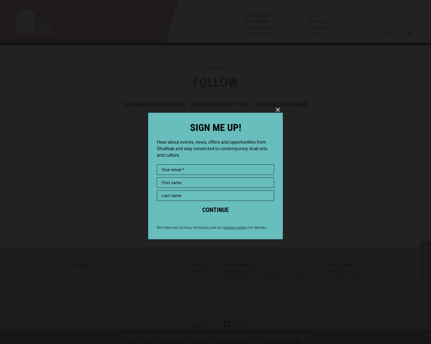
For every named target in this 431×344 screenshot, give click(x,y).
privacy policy (235, 227)
